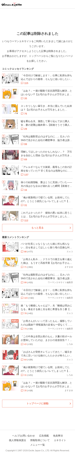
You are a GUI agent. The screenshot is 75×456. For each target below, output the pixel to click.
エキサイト (60, 440)
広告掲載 (44, 435)
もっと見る (37, 227)
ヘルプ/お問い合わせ (23, 435)
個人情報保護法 (17, 440)
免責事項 (58, 435)
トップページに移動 (37, 403)
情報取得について (40, 440)
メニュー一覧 (37, 444)
